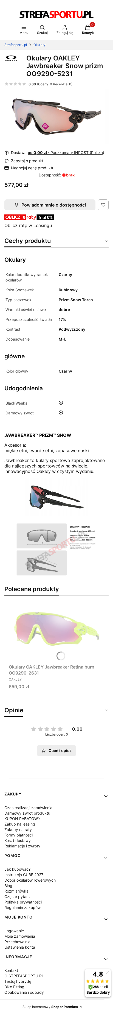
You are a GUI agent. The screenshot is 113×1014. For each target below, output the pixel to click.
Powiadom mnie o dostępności (53, 205)
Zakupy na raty (18, 829)
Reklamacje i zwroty (22, 846)
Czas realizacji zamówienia (28, 807)
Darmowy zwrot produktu (27, 813)
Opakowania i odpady (24, 992)
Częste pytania (18, 896)
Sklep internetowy (50, 1007)
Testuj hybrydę (17, 981)
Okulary (39, 45)
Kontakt (11, 970)
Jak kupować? (17, 869)
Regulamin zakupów (22, 907)
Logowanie (14, 930)
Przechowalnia (17, 941)
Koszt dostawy (17, 840)
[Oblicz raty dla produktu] (29, 218)
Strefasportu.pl (15, 45)
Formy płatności (18, 835)
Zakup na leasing (19, 824)
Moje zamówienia (19, 936)
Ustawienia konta (19, 947)
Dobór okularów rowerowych (30, 880)
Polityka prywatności (23, 902)
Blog (8, 885)
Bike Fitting (14, 986)
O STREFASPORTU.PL (24, 976)
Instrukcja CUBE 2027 (23, 874)
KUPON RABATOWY (22, 818)
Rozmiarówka (16, 891)
